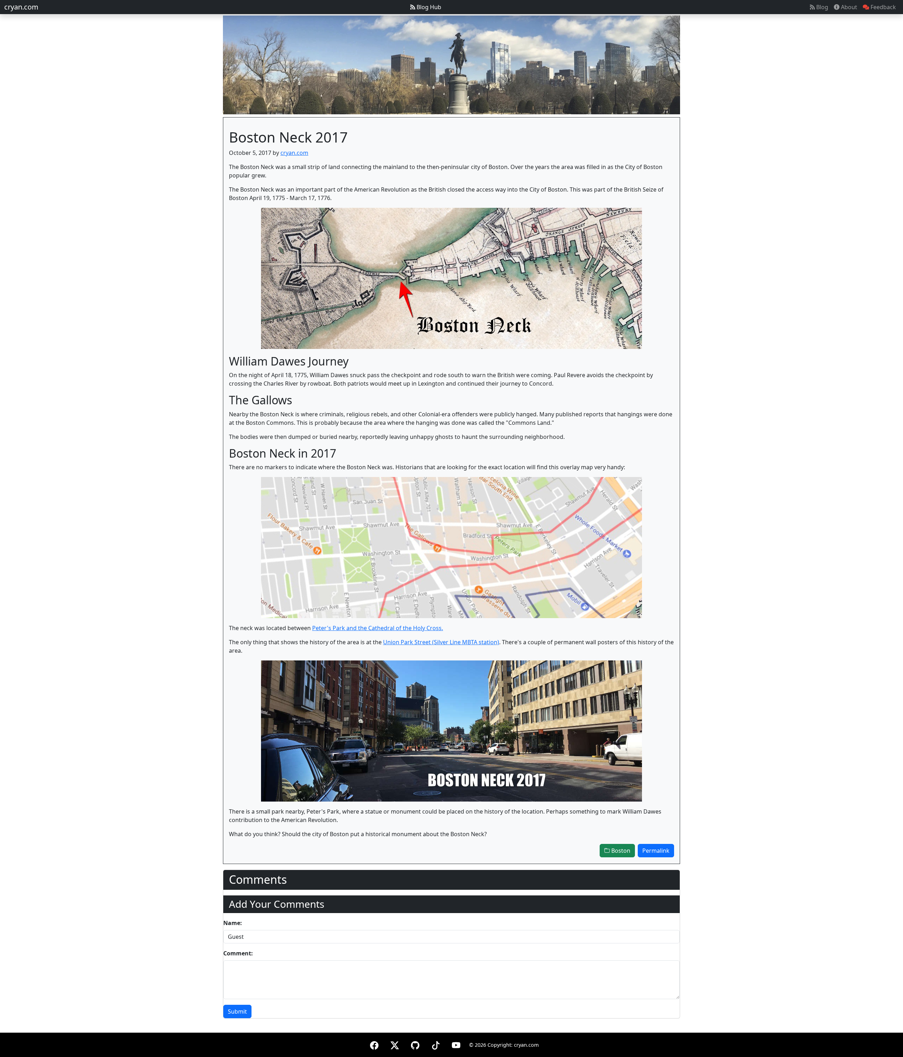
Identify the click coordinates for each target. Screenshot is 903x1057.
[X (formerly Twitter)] (394, 1044)
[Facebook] (374, 1044)
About (848, 7)
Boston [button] (620, 850)
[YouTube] (456, 1044)
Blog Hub (428, 7)
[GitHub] (415, 1044)
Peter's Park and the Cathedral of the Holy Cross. (377, 628)
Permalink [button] (655, 850)
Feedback (882, 7)
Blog (821, 7)
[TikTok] (435, 1044)
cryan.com (21, 7)
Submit (237, 1011)
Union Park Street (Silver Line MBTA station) (441, 642)
